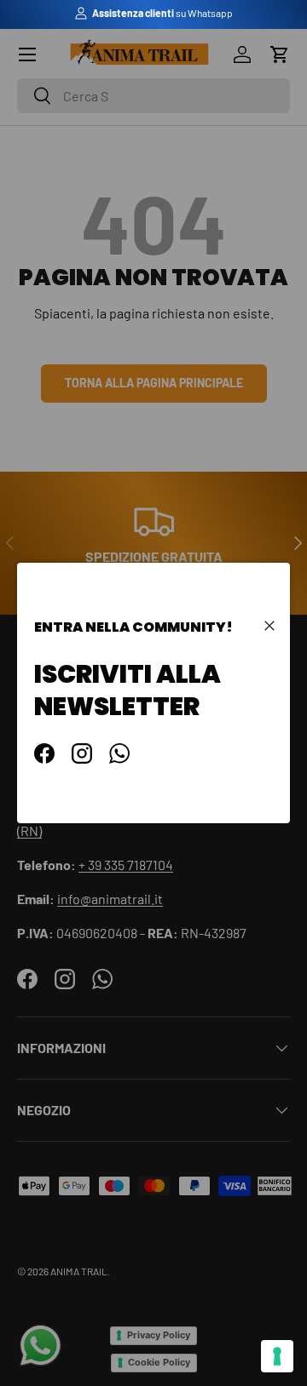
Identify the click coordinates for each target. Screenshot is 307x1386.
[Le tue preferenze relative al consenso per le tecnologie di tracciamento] (277, 1356)
